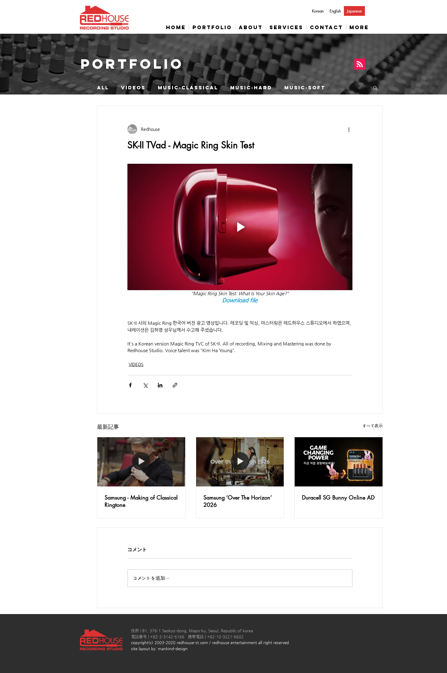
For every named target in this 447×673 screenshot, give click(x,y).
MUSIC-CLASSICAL (188, 87)
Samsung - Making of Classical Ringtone (141, 501)
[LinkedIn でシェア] (160, 385)
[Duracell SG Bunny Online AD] (339, 461)
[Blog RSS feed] (359, 64)
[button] (375, 87)
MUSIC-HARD (251, 87)
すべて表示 (372, 425)
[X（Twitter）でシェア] (145, 385)
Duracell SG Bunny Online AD (338, 497)
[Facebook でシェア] (130, 385)
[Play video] (239, 227)
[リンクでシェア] (175, 385)
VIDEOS (133, 87)
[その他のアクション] (348, 129)
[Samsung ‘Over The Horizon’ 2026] (240, 461)
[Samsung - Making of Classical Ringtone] (141, 461)
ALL (103, 87)
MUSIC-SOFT (304, 87)
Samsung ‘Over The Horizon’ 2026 (237, 501)
